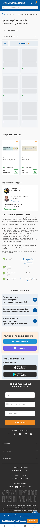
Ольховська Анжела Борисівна (19, 198)
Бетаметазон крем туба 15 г (29, 159)
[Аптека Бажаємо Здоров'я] (2, 14)
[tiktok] (14, 434)
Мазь (28, 281)
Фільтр (25, 43)
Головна (5, 528)
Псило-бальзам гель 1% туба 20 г (9, 159)
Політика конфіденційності (14, 521)
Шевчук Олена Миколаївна (16, 190)
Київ (31, 3)
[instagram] (20, 434)
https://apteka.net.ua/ (16, 510)
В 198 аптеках (8, 167)
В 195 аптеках (27, 167)
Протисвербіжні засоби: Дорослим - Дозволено (28, 261)
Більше (35, 528)
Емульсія (28, 279)
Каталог (25, 528)
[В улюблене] (17, 142)
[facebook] (9, 434)
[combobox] (7, 404)
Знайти (4, 7)
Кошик (15, 528)
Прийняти (32, 521)
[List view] (5, 43)
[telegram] (25, 434)
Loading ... (7, 69)
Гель (21, 279)
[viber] (31, 434)
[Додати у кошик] (16, 171)
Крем (34, 279)
